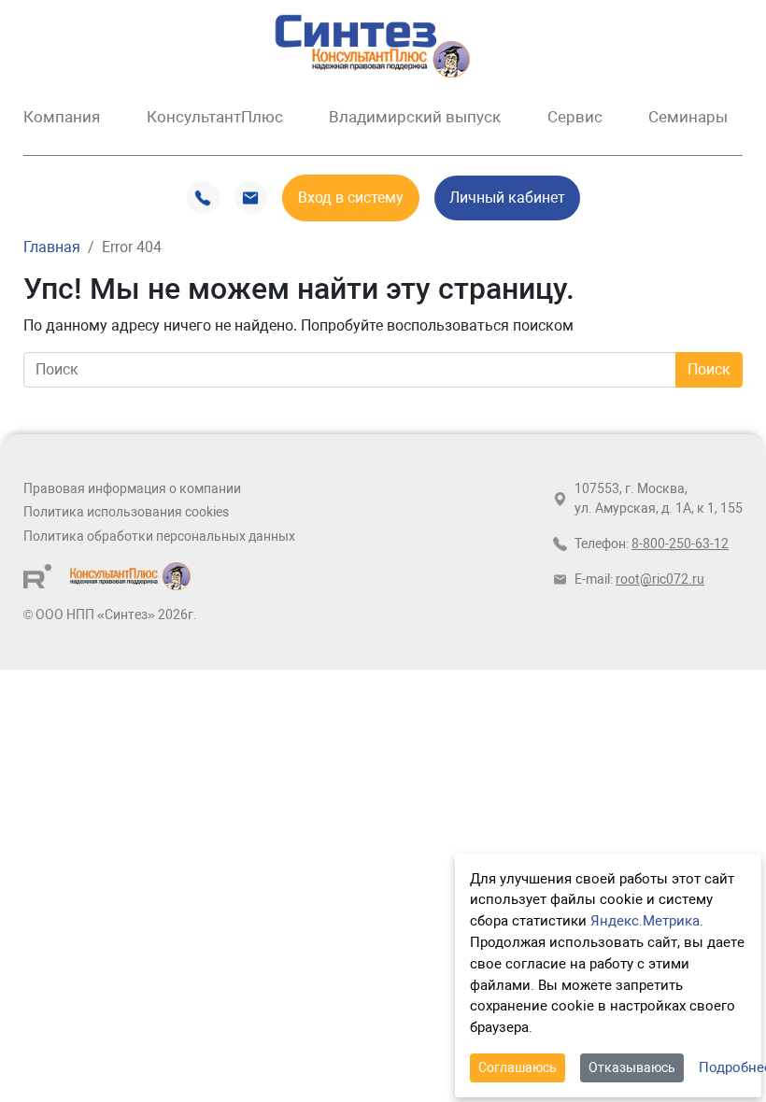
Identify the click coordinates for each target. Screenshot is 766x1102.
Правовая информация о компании (132, 489)
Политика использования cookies (126, 512)
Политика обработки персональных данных (159, 536)
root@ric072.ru (660, 579)
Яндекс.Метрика (645, 920)
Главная (51, 247)
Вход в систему (351, 197)
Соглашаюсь (517, 1067)
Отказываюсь (632, 1067)
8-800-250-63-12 (680, 544)
